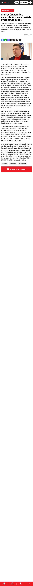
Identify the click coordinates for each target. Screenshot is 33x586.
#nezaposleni (22, 163)
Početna (4, 584)
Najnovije (12, 584)
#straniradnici (13, 163)
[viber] (8, 40)
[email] (14, 40)
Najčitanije (21, 584)
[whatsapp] (5, 40)
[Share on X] (11, 40)
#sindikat (4, 163)
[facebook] (2, 40)
